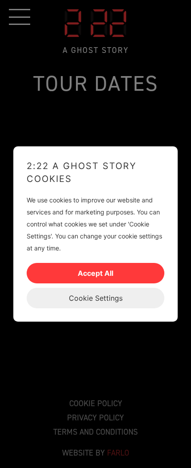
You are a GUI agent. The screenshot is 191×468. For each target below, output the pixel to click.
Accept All (95, 273)
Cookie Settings (96, 298)
